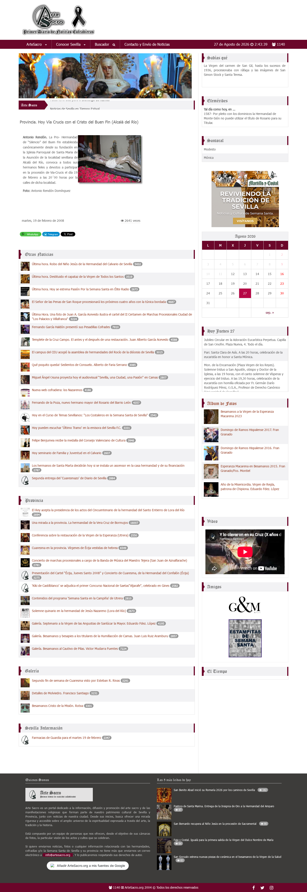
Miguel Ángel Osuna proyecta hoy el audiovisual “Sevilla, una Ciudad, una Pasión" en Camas (95, 377)
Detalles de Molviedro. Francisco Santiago (60, 693)
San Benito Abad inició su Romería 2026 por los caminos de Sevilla (220, 790)
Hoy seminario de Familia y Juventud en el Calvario (66, 453)
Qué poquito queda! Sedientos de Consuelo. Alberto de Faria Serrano (80, 365)
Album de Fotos (222, 403)
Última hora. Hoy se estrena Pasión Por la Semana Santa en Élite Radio (80, 289)
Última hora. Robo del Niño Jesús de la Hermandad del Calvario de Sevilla (82, 264)
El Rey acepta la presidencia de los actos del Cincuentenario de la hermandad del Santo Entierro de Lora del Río (108, 510)
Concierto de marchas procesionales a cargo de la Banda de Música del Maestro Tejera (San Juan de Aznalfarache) (109, 560)
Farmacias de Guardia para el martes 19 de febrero (66, 737)
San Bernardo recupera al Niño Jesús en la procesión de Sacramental (220, 823)
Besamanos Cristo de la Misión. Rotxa (57, 706)
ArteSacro (35, 44)
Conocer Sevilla (69, 44)
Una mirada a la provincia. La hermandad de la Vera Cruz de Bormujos (80, 522)
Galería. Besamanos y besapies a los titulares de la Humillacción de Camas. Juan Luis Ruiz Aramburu (100, 636)
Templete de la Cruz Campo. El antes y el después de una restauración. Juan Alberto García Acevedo (100, 339)
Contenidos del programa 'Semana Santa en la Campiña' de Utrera (77, 598)
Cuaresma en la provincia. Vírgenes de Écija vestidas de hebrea (75, 548)
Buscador (102, 44)
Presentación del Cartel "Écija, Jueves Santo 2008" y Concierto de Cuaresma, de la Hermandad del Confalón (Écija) (110, 573)
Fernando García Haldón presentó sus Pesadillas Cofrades (71, 327)
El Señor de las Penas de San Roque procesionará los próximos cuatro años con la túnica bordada (99, 302)
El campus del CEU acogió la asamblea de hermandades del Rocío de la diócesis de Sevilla (93, 352)
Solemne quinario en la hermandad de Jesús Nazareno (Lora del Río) (79, 611)
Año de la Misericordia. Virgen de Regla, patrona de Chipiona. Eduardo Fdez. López (250, 486)
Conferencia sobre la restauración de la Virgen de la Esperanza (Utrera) (80, 535)
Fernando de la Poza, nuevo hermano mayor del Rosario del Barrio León (82, 402)
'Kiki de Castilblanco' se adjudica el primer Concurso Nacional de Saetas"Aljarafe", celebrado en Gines (100, 585)
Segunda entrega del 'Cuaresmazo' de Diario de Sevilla (69, 478)
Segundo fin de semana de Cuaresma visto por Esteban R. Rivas (76, 680)
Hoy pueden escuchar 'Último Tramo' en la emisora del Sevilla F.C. (76, 428)
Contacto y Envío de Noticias (147, 44)
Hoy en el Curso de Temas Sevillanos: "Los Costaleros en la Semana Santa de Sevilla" (90, 415)
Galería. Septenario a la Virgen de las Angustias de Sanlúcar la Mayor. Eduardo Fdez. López (94, 623)
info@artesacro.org (58, 855)
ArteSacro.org (134, 887)
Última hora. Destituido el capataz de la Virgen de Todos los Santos (78, 276)
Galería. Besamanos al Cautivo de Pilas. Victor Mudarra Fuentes (75, 648)
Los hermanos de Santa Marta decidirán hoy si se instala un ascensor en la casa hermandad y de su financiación (108, 465)
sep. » (270, 312)
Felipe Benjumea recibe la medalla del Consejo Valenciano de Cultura (78, 440)
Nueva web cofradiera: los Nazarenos (57, 390)
